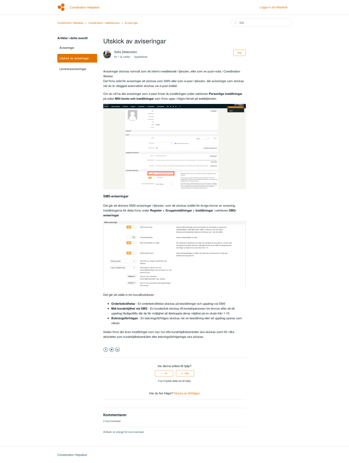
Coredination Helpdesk (70, 23)
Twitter (111, 349)
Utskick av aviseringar (74, 58)
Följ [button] (240, 52)
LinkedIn (117, 349)
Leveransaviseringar (72, 69)
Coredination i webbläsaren (104, 23)
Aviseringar (131, 23)
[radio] (164, 373)
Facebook (105, 349)
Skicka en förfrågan (187, 393)
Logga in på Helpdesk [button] (274, 7)
